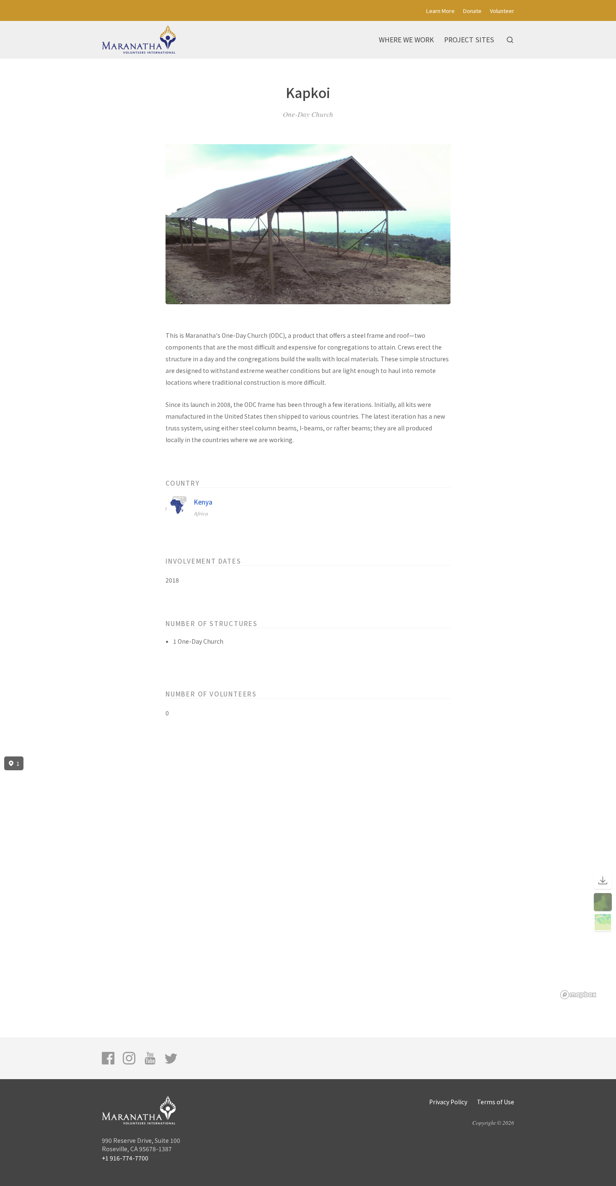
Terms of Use (495, 1102)
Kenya (203, 501)
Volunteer (502, 11)
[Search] (510, 40)
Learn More (440, 11)
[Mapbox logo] (578, 995)
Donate (472, 11)
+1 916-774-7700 (125, 1158)
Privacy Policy (448, 1102)
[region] (308, 878)
